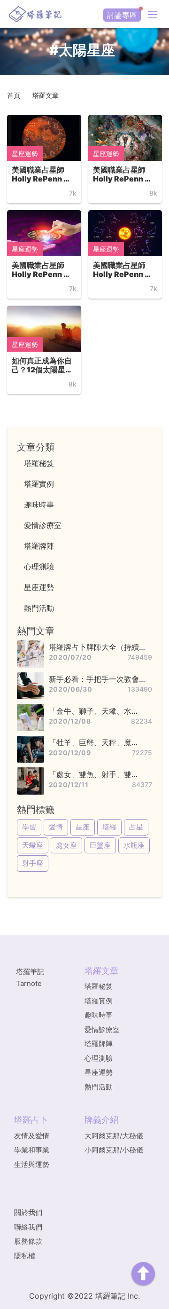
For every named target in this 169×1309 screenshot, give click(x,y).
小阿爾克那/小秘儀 (113, 1149)
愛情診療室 (102, 1029)
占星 (136, 826)
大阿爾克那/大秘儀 (113, 1135)
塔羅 (109, 826)
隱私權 (24, 1255)
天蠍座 (32, 845)
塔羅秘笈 (98, 986)
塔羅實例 (98, 1000)
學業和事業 (31, 1149)
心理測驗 (98, 1058)
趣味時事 (98, 1014)
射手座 (32, 863)
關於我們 (28, 1212)
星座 (83, 826)
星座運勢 (25, 154)
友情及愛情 (31, 1135)
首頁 (13, 95)
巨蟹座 (100, 845)
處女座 (66, 845)
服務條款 (28, 1241)
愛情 (56, 826)
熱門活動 (98, 1086)
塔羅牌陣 (98, 1043)
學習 (29, 826)
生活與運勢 (31, 1164)
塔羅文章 (45, 95)
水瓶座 (134, 845)
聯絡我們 (28, 1226)
